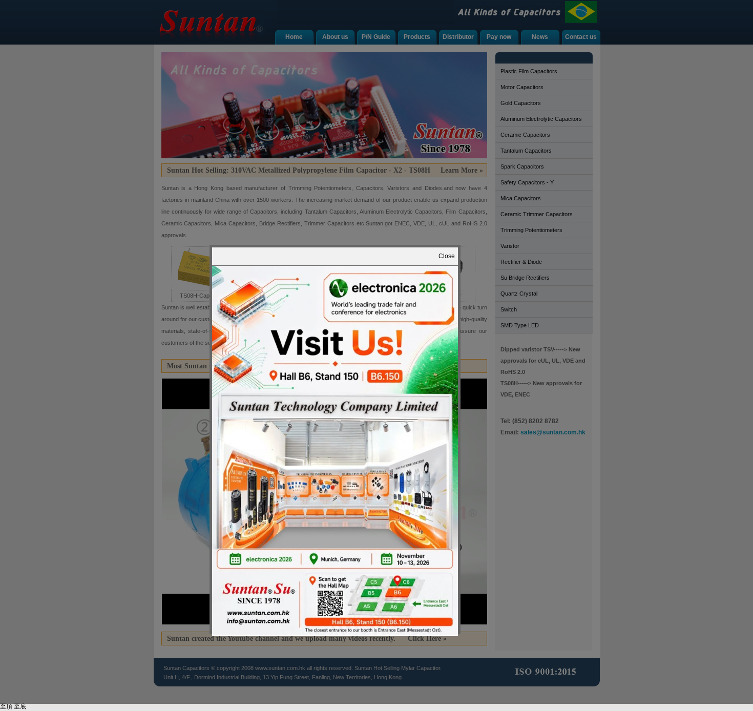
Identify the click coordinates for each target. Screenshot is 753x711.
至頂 (6, 706)
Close (446, 256)
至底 (20, 706)
